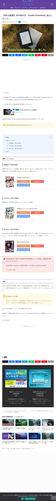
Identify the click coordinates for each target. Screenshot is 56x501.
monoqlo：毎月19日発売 (15, 146)
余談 (7, 151)
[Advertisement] (28, 75)
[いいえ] (54, 497)
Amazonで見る (23, 181)
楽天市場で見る (37, 181)
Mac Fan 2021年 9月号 (23, 242)
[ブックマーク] (25, 55)
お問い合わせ (43, 7)
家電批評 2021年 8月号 (23, 177)
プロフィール (17, 7)
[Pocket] (38, 55)
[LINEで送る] (31, 55)
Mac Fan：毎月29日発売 (15, 148)
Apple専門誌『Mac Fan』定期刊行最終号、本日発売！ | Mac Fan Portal (25, 265)
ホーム (5, 448)
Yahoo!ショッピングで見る (23, 185)
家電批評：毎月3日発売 (15, 143)
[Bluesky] (12, 55)
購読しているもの (10, 140)
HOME (11, 7)
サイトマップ (25, 7)
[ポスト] (5, 55)
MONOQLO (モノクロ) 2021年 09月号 (27, 208)
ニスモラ (28, 4)
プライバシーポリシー (33, 7)
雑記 (19, 21)
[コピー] (51, 55)
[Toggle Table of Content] (49, 137)
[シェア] (18, 55)
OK (22, 498)
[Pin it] (44, 55)
